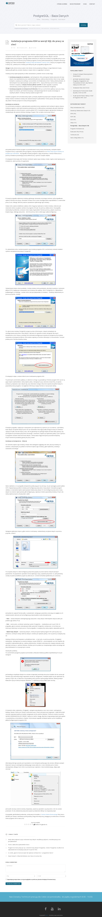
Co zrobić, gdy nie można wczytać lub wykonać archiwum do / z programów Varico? (30, 853)
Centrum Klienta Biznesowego (49, 814)
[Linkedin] (59, 909)
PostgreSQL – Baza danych (78, 125)
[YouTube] (52, 909)
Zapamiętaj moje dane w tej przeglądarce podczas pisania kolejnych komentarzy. (31, 879)
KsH (71, 119)
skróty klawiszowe (54, 28)
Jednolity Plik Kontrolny (34, 28)
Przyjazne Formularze (76, 128)
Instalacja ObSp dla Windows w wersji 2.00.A (38, 62)
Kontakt (92, 4)
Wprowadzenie (45, 28)
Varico (46, 915)
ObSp (71, 122)
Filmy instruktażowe (75, 107)
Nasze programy (75, 4)
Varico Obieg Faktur (75, 137)
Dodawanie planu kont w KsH (81, 88)
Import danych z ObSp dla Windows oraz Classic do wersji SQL (25, 856)
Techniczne (73, 134)
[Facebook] (46, 909)
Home (38, 19)
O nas (85, 4)
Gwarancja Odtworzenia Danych (79, 110)
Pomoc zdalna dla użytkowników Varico (18, 844)
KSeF (71, 116)
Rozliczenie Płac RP (75, 131)
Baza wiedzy (45, 19)
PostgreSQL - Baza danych (58, 19)
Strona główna (62, 4)
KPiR (71, 113)
